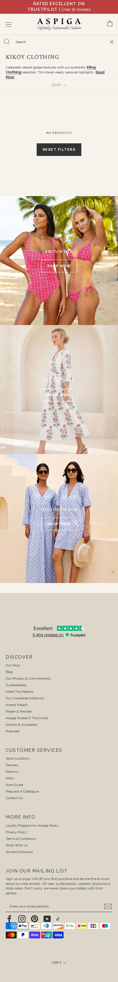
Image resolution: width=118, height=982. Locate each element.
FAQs (10, 778)
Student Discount (19, 852)
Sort (57, 85)
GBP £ (56, 963)
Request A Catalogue (22, 791)
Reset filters (59, 150)
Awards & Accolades (21, 725)
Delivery (12, 765)
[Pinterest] (34, 918)
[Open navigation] (8, 24)
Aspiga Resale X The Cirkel (27, 718)
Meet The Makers (20, 692)
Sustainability (16, 685)
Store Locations (17, 758)
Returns (12, 772)
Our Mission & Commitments (28, 678)
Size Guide (14, 785)
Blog (9, 672)
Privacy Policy (16, 832)
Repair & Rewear (19, 711)
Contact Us (14, 798)
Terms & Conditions (21, 839)
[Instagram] (21, 918)
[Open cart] (109, 24)
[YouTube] (47, 918)
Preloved (12, 731)
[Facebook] (9, 918)
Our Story (13, 665)
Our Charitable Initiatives (25, 698)
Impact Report (16, 705)
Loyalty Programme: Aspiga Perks (32, 825)
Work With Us (17, 845)
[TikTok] (58, 918)
